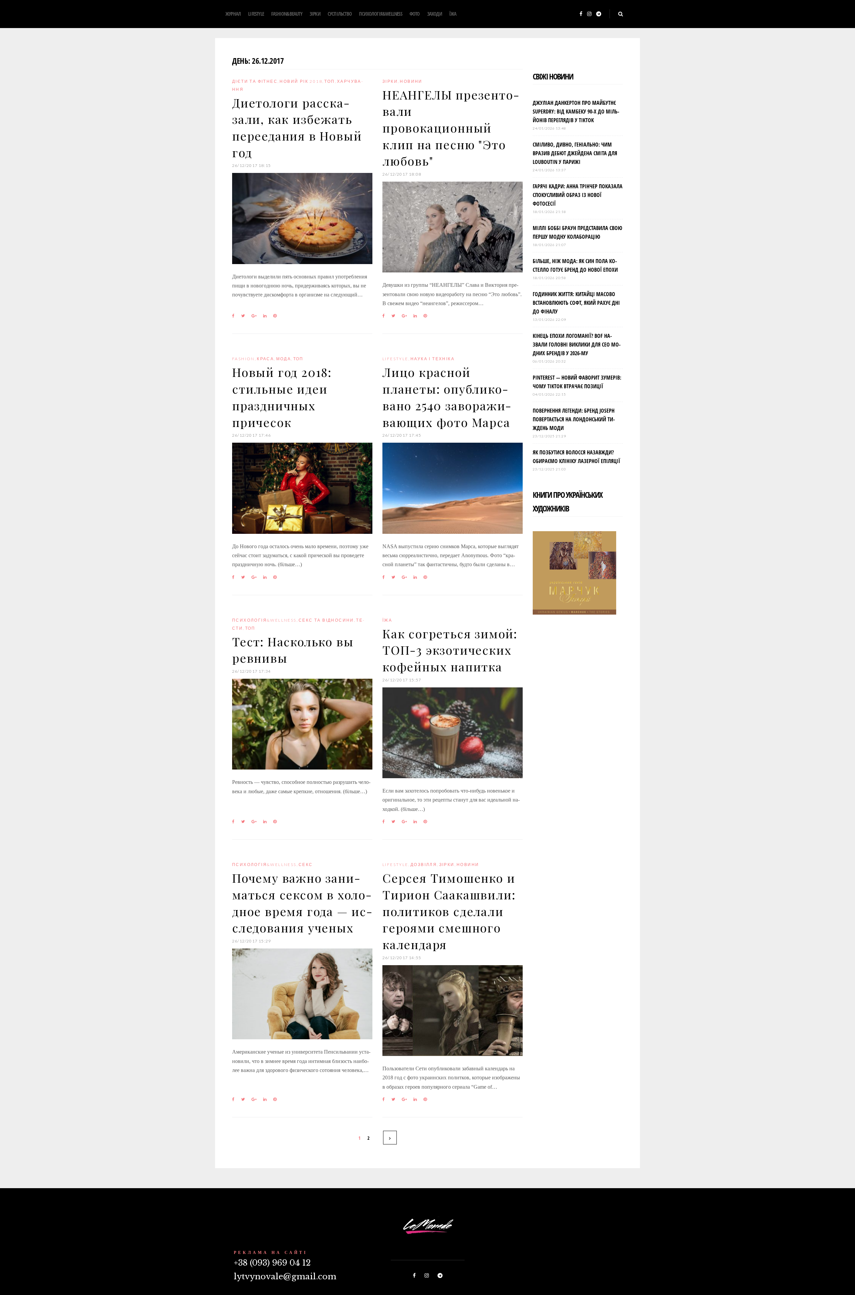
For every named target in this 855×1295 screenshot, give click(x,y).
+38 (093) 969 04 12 (272, 1263)
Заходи (434, 13)
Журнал (233, 13)
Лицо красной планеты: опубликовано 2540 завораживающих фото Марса (446, 397)
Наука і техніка (432, 358)
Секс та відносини (326, 620)
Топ (329, 81)
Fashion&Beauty (286, 13)
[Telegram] (598, 14)
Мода (283, 358)
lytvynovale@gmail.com (285, 1276)
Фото (414, 13)
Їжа (453, 13)
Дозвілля (423, 864)
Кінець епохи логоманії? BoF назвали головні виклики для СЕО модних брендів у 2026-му (577, 344)
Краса (265, 358)
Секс (306, 864)
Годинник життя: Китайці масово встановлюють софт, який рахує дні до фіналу (576, 302)
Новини (411, 81)
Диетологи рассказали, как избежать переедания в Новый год (297, 127)
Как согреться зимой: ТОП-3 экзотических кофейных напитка (449, 649)
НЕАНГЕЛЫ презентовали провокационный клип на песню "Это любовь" (450, 127)
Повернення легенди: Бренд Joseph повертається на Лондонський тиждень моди (574, 419)
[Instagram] (589, 14)
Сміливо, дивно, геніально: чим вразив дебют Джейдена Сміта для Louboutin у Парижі (575, 153)
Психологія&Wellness (380, 13)
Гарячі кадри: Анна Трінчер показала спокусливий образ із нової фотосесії (578, 195)
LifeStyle (256, 13)
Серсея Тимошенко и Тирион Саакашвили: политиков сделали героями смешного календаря (448, 911)
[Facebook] (580, 14)
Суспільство (340, 13)
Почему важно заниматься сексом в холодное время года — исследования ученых (302, 902)
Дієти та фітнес (255, 81)
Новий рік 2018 (301, 81)
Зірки (315, 13)
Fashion (243, 358)
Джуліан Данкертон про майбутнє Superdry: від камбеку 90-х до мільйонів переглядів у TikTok (576, 111)
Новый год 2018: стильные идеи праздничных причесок (282, 397)
